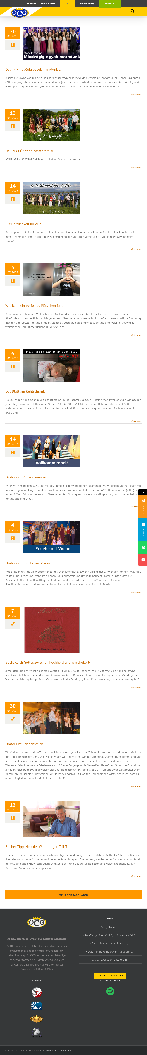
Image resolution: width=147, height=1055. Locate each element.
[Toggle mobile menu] (140, 11)
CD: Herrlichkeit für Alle (23, 224)
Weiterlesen (136, 94)
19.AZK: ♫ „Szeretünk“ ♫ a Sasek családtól (110, 935)
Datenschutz (52, 1050)
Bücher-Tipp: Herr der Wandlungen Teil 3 (36, 846)
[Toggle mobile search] (132, 11)
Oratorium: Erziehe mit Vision (27, 563)
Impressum (65, 1050)
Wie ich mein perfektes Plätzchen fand (34, 305)
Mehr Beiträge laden (73, 895)
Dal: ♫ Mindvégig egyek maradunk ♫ (33, 69)
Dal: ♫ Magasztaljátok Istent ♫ (110, 943)
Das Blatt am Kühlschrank (25, 391)
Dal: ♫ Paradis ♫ (110, 927)
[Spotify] (110, 991)
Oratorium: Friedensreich (24, 744)
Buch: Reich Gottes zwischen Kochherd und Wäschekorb (47, 662)
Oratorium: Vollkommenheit (26, 477)
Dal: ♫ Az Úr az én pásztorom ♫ (29, 151)
